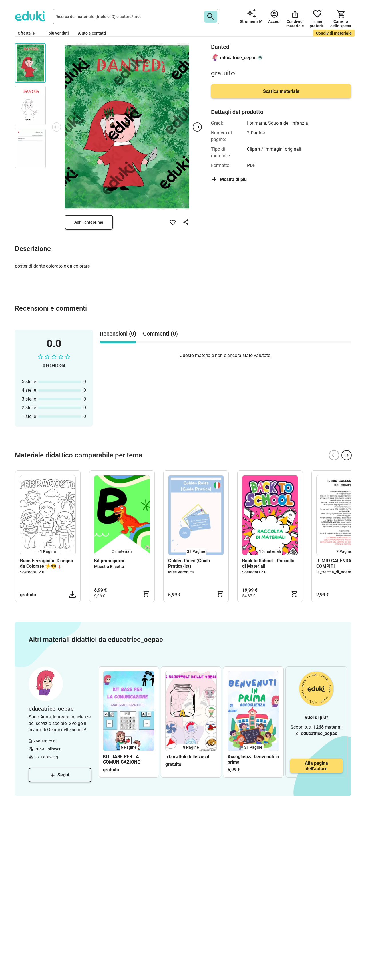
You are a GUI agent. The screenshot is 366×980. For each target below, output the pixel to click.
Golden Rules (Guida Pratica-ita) (189, 563)
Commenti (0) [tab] (160, 333)
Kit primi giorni (109, 560)
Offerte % (26, 33)
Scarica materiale (281, 91)
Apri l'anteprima (88, 222)
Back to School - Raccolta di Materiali (268, 563)
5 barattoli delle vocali (187, 756)
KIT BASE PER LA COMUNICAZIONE (121, 759)
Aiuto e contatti (92, 33)
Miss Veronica (181, 572)
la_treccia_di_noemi (334, 572)
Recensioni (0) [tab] (118, 333)
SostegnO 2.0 (32, 572)
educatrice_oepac (238, 57)
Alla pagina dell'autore (316, 765)
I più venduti (58, 33)
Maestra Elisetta (109, 566)
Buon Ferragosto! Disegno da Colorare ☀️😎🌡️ (46, 563)
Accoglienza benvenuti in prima (253, 759)
